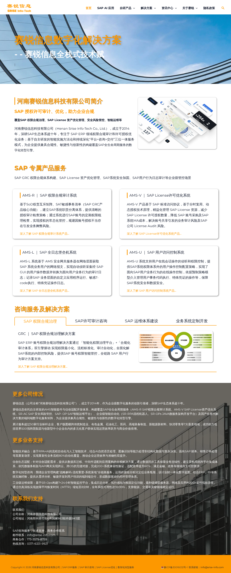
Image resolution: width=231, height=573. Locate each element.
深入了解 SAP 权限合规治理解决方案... (42, 366)
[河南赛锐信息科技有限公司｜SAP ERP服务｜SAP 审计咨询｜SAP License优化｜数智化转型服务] (19, 8)
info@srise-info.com (212, 567)
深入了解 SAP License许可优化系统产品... (154, 233)
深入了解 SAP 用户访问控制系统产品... (151, 290)
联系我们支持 (28, 498)
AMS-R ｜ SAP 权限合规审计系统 (49, 195)
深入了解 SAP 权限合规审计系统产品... (44, 233)
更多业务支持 (28, 440)
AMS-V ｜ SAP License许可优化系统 (159, 195)
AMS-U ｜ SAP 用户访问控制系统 (156, 252)
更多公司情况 (28, 394)
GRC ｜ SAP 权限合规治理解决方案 (46, 333)
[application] (133, 8)
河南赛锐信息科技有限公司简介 (60, 101)
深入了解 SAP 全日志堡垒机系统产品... (44, 290)
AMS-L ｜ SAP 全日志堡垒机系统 (49, 252)
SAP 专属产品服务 (40, 168)
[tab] (40, 321)
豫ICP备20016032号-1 (176, 567)
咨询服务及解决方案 (42, 309)
